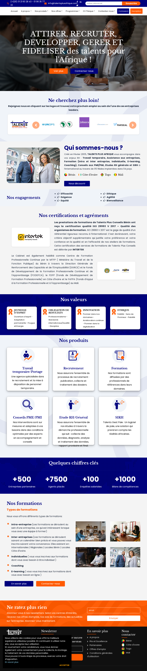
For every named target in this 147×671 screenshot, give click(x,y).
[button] (35, 125)
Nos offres (56, 11)
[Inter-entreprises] (125, 531)
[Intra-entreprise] (91, 531)
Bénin (71, 174)
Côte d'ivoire (90, 174)
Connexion (123, 11)
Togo (108, 174)
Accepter (64, 665)
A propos (25, 11)
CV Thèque (88, 11)
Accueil (15, 11)
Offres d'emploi (98, 649)
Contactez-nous (106, 11)
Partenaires (96, 645)
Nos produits (41, 11)
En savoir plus (11, 662)
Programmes (72, 11)
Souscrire (131, 3)
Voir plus (58, 71)
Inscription (136, 11)
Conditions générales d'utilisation (99, 655)
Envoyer (113, 618)
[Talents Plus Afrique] (77, 1)
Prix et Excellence (98, 641)
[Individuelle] (91, 557)
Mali (120, 174)
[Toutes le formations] (125, 557)
